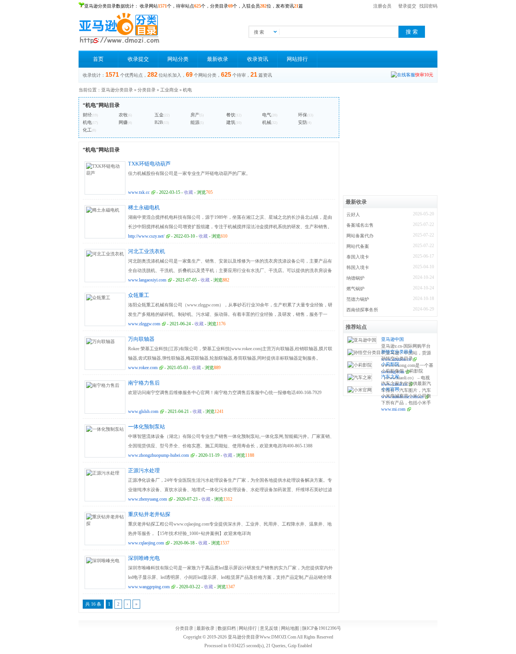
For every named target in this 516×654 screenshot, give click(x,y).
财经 (87, 115)
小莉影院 (390, 364)
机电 (187, 90)
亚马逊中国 (392, 339)
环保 (302, 115)
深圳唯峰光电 (144, 558)
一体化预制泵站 (146, 427)
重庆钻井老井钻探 (149, 514)
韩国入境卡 (357, 267)
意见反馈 (269, 628)
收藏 (188, 192)
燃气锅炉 (355, 288)
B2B (158, 122)
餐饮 (230, 115)
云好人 (353, 214)
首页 (98, 59)
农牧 (123, 115)
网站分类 (177, 59)
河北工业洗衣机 (146, 251)
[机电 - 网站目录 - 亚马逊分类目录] (120, 28)
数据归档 (227, 628)
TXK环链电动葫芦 (149, 164)
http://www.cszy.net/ (146, 236)
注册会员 (382, 6)
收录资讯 (257, 59)
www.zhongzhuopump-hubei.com (158, 455)
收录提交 (138, 59)
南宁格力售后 (144, 383)
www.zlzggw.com (144, 323)
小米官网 (390, 389)
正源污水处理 (144, 470)
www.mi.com (393, 409)
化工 (87, 130)
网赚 (123, 122)
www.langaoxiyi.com (147, 280)
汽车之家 (390, 376)
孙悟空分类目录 (397, 351)
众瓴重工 (138, 295)
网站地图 (290, 628)
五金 (159, 115)
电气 (266, 115)
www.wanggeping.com (149, 586)
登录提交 (407, 6)
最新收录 (217, 59)
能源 (194, 122)
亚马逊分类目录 (117, 90)
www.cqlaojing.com (146, 543)
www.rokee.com (143, 367)
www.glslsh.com (143, 411)
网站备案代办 (360, 235)
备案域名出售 (360, 225)
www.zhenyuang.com (147, 499)
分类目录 (146, 90)
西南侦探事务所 (362, 309)
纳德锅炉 (355, 278)
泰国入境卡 (357, 257)
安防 (302, 122)
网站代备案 (357, 246)
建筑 (230, 122)
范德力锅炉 (357, 299)
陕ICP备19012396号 (321, 628)
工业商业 (169, 90)
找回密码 (428, 6)
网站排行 (297, 59)
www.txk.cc (139, 192)
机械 (266, 122)
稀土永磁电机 (144, 207)
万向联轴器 (141, 339)
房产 (194, 115)
